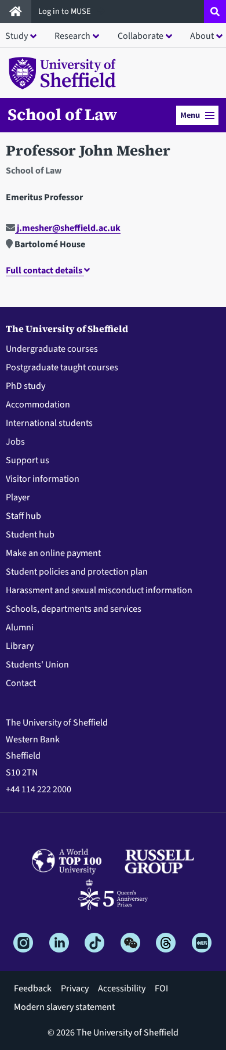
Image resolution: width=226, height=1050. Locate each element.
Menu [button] (190, 115)
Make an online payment (53, 553)
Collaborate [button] (140, 36)
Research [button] (72, 36)
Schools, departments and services (73, 608)
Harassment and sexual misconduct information (99, 590)
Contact (21, 683)
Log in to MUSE (65, 11)
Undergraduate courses (52, 348)
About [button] (202, 36)
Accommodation (38, 404)
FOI (161, 988)
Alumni (20, 627)
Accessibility (121, 988)
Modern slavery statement (64, 1007)
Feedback (33, 988)
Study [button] (16, 36)
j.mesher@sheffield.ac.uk (68, 228)
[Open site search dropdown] (215, 11)
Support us (27, 460)
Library (20, 646)
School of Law (62, 114)
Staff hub (23, 516)
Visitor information (42, 478)
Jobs (15, 441)
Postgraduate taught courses (62, 367)
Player (18, 497)
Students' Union (37, 664)
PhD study (25, 386)
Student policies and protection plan (77, 571)
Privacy (75, 988)
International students (49, 423)
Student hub (30, 534)
